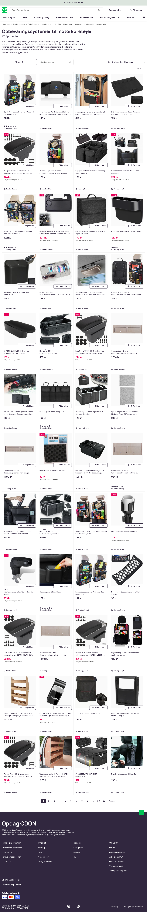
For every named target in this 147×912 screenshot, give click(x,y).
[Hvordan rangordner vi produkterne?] (109, 62)
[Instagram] (69, 906)
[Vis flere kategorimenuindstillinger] (144, 17)
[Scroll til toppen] (141, 812)
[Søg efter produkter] (99, 10)
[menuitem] (9, 17)
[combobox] (56, 10)
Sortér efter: (117, 62)
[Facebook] (78, 906)
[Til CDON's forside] (4, 10)
